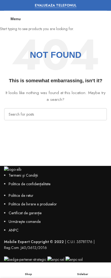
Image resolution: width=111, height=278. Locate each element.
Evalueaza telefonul (56, 5)
